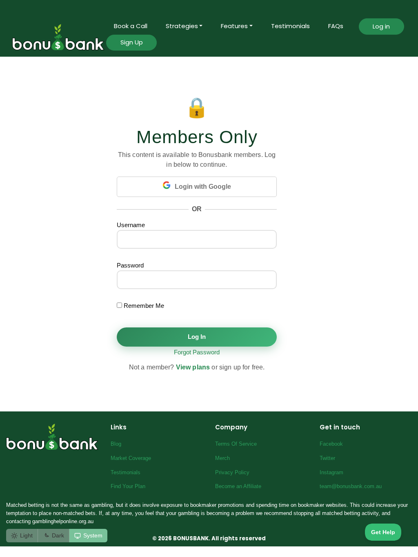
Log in (381, 26)
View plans (193, 367)
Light (26, 535)
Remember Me (143, 305)
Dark (58, 535)
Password (130, 265)
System (92, 535)
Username (131, 224)
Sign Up (131, 42)
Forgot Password (197, 352)
